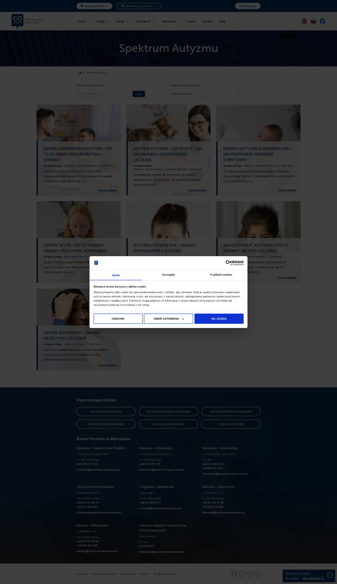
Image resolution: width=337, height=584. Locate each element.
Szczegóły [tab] (168, 274)
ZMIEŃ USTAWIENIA (166, 318)
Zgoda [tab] (116, 274)
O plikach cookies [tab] (221, 274)
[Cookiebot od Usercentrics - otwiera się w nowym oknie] (228, 262)
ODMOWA (118, 318)
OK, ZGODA (219, 318)
